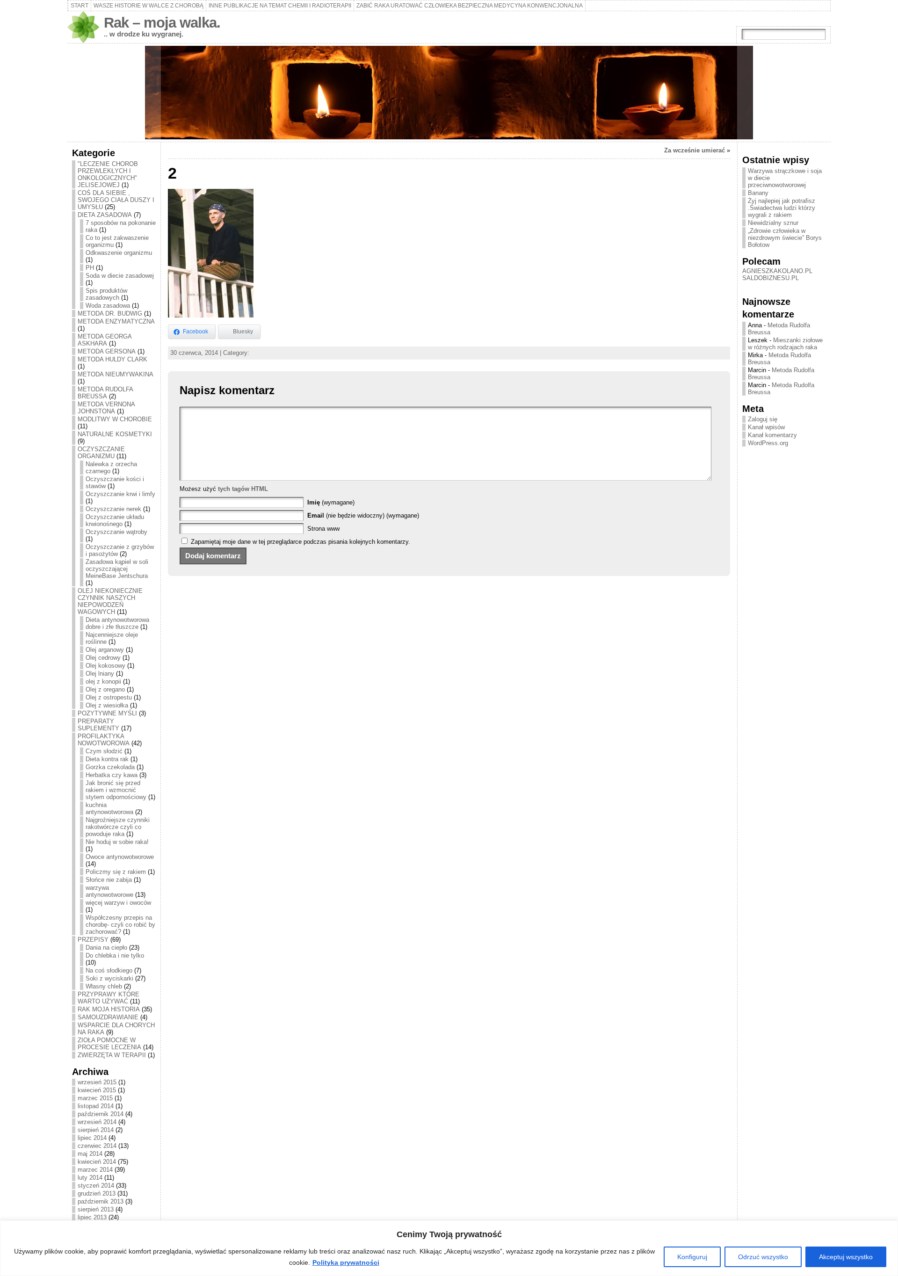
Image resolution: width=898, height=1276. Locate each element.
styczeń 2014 (96, 1185)
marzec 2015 (95, 1098)
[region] (449, 1248)
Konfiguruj (692, 1257)
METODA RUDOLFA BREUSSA (105, 393)
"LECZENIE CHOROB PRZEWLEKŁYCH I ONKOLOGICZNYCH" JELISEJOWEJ (108, 174)
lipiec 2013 (92, 1217)
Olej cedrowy (103, 657)
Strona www (323, 528)
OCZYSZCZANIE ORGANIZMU (101, 453)
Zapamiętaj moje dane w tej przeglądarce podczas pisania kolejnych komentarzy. (300, 541)
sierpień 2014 (96, 1129)
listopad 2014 (96, 1106)
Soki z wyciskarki (109, 978)
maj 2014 (90, 1153)
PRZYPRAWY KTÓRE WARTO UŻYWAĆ (108, 998)
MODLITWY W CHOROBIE (115, 419)
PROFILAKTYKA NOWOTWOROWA (104, 740)
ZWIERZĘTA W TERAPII (112, 1055)
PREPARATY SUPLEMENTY (98, 725)
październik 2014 (100, 1113)
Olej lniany (100, 673)
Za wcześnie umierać (694, 150)
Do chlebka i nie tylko (115, 955)
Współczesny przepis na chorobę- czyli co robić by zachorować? (120, 924)
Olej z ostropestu (109, 697)
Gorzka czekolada (110, 767)
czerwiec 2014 (97, 1145)
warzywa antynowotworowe (109, 891)
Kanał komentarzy (772, 435)
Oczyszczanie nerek (113, 508)
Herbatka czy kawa (112, 775)
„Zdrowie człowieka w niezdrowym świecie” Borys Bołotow (785, 237)
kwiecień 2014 (97, 1161)
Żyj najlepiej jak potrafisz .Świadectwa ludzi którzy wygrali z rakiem (781, 207)
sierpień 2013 (96, 1209)
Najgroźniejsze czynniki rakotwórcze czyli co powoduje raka (118, 826)
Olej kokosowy (105, 665)
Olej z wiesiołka (107, 705)
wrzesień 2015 (97, 1082)
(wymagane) (331, 502)
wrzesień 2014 (97, 1121)
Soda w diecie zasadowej (120, 275)
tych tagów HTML (243, 488)
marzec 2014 (95, 1169)
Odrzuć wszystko (763, 1257)
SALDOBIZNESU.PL (770, 277)
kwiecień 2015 (97, 1090)
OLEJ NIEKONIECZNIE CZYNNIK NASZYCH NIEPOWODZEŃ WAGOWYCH (110, 601)
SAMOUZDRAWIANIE (108, 1017)
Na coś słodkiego (109, 970)
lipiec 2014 (92, 1137)
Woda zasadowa (108, 305)
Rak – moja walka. (162, 22)
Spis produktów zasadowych (106, 294)
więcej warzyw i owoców (118, 902)
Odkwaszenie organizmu (119, 252)
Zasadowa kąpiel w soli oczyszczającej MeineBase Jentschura (117, 568)
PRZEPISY (93, 939)
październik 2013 (100, 1201)
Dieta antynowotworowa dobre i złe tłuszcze (117, 623)
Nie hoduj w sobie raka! (117, 841)
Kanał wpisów (766, 427)
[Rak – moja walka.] (449, 92)
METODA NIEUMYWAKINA (115, 374)
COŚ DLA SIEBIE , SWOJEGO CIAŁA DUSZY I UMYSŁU (116, 199)
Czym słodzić (104, 751)
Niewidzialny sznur (773, 222)
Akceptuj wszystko (846, 1257)
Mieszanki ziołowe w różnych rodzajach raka (785, 344)
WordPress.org (768, 443)
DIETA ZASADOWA (105, 214)
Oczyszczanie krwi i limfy (120, 493)
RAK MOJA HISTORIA (109, 1009)
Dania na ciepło (106, 947)
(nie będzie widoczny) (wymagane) (363, 515)
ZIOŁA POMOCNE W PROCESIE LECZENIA (109, 1044)
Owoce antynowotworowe (120, 856)
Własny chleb (104, 986)
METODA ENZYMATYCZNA (116, 321)
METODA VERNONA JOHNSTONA (106, 408)
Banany (758, 192)
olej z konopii (103, 681)
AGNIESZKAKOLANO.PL (777, 270)
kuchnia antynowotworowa (109, 808)
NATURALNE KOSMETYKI (115, 434)
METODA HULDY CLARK (112, 359)
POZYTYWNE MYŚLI (107, 713)
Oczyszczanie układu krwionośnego (115, 520)
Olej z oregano (105, 689)
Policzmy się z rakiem (116, 871)
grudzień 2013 (97, 1193)
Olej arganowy (105, 649)
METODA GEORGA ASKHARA (104, 340)
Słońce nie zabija (109, 879)
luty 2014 (90, 1177)
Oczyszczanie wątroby (116, 531)
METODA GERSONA (107, 351)
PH (90, 267)
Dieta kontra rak (107, 759)
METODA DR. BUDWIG (110, 313)
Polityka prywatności (345, 1262)
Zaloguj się (762, 419)
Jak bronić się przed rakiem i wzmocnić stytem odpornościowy (116, 789)
